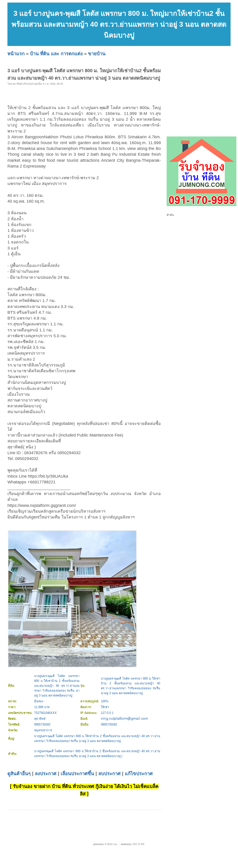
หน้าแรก (16, 53)
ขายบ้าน (97, 53)
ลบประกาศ (109, 773)
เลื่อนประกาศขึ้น (77, 773)
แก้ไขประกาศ (139, 773)
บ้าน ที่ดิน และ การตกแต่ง (56, 53)
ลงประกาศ (45, 773)
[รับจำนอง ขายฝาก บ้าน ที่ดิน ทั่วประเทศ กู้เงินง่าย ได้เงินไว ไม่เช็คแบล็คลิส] (201, 205)
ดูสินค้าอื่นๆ (19, 773)
